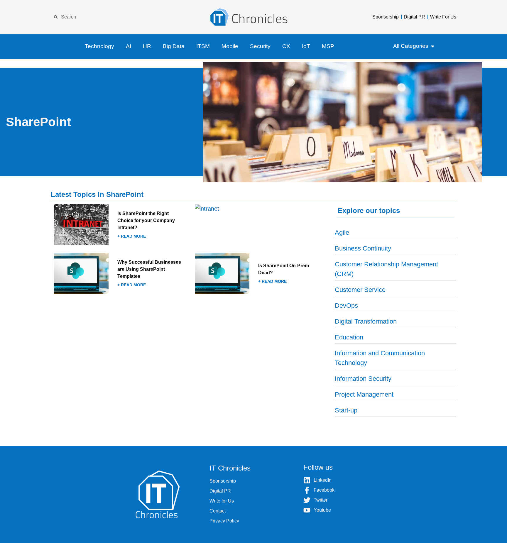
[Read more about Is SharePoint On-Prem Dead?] (263, 275)
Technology (99, 46)
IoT (306, 46)
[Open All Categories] (432, 46)
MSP (328, 46)
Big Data (174, 46)
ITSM (203, 46)
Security (260, 46)
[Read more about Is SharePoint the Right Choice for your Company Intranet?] (122, 226)
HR (147, 46)
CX (286, 46)
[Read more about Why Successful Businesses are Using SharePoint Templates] (122, 275)
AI (128, 46)
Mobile (230, 46)
